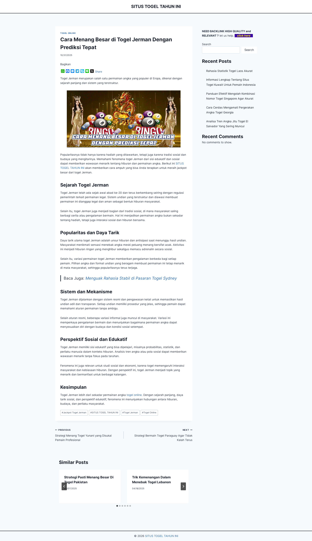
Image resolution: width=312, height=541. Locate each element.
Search (206, 44)
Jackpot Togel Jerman (74, 412)
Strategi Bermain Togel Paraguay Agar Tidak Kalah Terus (163, 435)
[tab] (117, 506)
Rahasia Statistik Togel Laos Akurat (229, 71)
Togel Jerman (130, 412)
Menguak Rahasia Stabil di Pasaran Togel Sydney (131, 278)
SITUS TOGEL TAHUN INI (104, 412)
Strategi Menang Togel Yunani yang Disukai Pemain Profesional (83, 435)
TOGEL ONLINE (68, 33)
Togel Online (149, 412)
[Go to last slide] (64, 486)
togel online (134, 395)
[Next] (183, 486)
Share (98, 71)
